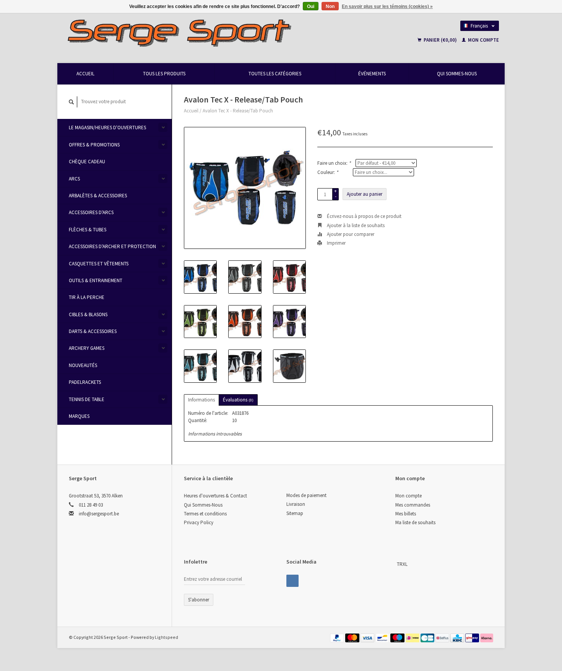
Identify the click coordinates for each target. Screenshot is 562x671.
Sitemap (294, 513)
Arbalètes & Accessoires (98, 195)
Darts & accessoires (93, 331)
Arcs (74, 178)
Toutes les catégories (275, 73)
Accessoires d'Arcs (91, 212)
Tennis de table (86, 399)
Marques (79, 416)
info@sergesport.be (99, 513)
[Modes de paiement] (337, 637)
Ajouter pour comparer (350, 234)
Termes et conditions (205, 513)
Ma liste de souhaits (415, 522)
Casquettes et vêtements (98, 263)
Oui (310, 6)
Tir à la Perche (86, 297)
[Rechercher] (71, 101)
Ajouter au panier (364, 194)
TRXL (402, 564)
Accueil (85, 73)
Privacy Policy (198, 522)
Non (330, 6)
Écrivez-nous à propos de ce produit (363, 216)
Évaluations (238, 399)
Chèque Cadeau (87, 161)
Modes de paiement (306, 495)
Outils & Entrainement (95, 280)
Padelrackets (85, 382)
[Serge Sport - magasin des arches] (224, 32)
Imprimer (336, 243)
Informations (201, 399)
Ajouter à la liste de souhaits (355, 225)
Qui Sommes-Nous (457, 73)
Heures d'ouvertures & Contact (215, 495)
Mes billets (405, 513)
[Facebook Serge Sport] (292, 581)
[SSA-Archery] (396, 564)
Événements (372, 73)
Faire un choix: (334, 163)
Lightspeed (166, 637)
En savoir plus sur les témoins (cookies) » (387, 6)
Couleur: (327, 172)
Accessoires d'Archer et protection (112, 246)
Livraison (295, 504)
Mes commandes (412, 505)
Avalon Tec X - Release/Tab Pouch (238, 110)
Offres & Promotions (94, 144)
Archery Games (86, 348)
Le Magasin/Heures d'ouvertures (107, 127)
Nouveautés (83, 365)
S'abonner (198, 599)
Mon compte (483, 40)
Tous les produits (164, 73)
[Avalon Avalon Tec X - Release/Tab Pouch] (244, 188)
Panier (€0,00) (440, 40)
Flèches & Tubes (87, 229)
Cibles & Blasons (88, 314)
